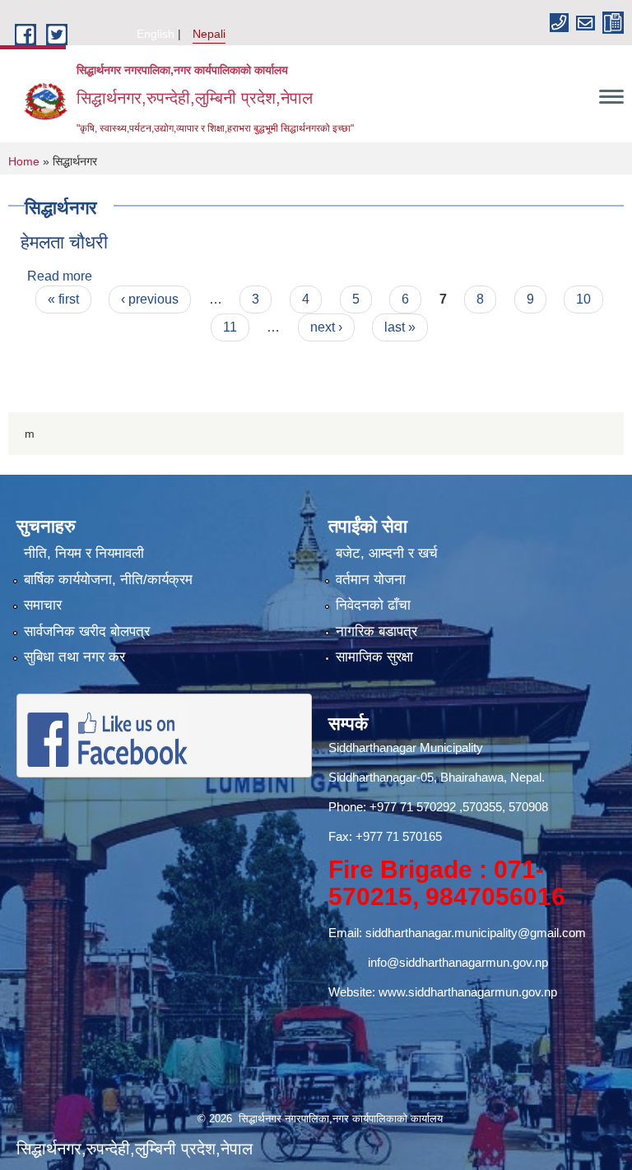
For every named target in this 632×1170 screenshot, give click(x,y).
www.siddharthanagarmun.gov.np (468, 992)
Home (24, 161)
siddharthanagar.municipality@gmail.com (475, 933)
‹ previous (150, 299)
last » (400, 327)
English (155, 33)
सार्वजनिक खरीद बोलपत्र (87, 631)
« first (63, 299)
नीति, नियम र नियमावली (84, 553)
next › (326, 327)
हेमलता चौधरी (64, 242)
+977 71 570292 (412, 807)
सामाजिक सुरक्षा (374, 657)
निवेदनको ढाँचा (373, 605)
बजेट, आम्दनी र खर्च (387, 553)
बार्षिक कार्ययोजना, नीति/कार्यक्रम (108, 579)
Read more (59, 276)
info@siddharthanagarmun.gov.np (458, 962)
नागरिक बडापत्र (376, 631)
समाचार (43, 605)
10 (583, 299)
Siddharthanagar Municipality (405, 747)
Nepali (209, 33)
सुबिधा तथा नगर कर (74, 657)
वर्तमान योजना (371, 579)
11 (230, 327)
